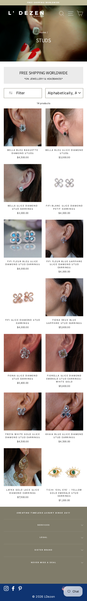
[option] (43, 2)
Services (43, 525)
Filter (20, 93)
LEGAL (44, 537)
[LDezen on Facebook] (13, 588)
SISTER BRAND (44, 550)
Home (42, 32)
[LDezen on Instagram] (6, 588)
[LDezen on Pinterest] (20, 588)
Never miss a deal (43, 563)
